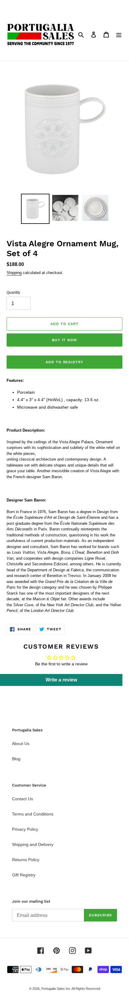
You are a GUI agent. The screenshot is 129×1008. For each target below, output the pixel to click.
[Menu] (118, 34)
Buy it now (64, 340)
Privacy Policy (25, 829)
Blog (16, 758)
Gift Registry (23, 874)
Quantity (13, 292)
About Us (20, 743)
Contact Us (22, 798)
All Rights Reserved (85, 988)
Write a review (61, 679)
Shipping (14, 272)
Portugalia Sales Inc (55, 988)
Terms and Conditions (32, 814)
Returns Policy (25, 859)
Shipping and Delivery (32, 844)
